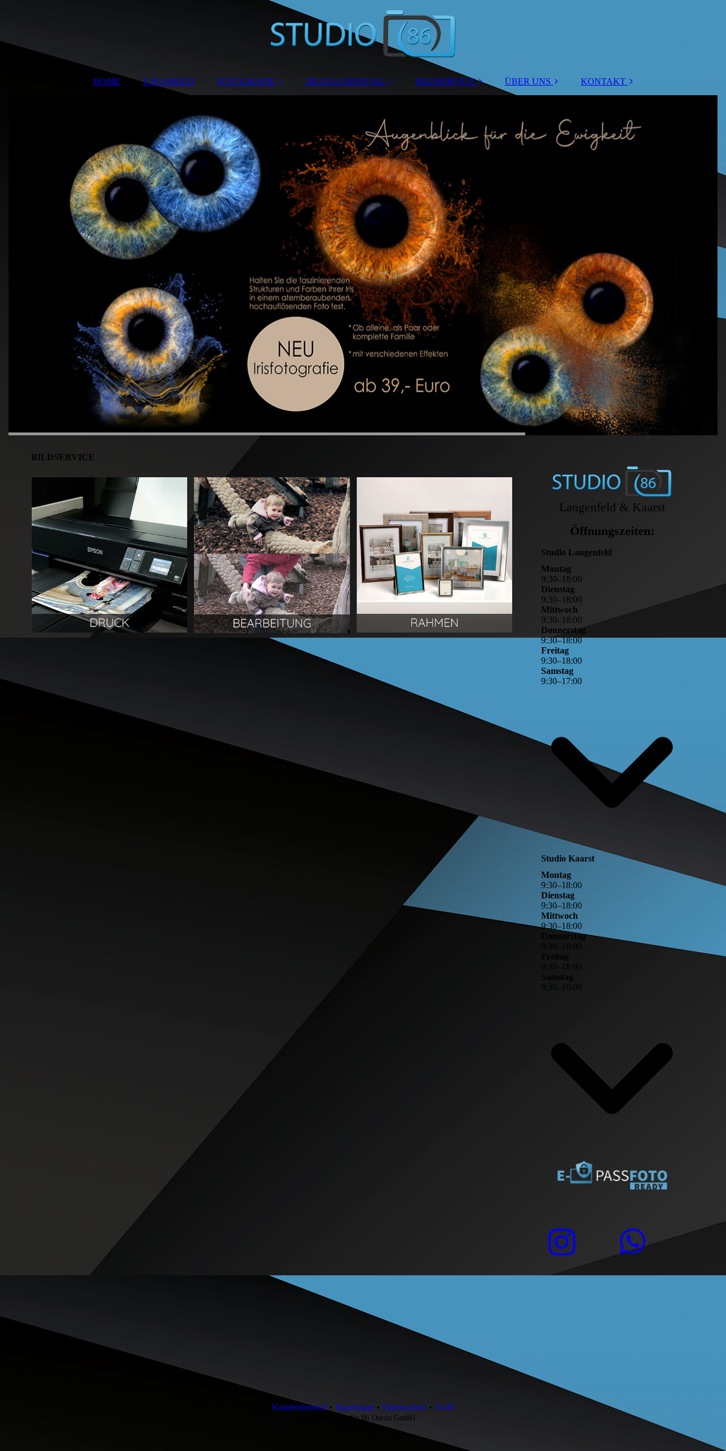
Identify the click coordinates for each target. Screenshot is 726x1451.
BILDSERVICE (445, 81)
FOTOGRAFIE (246, 81)
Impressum (354, 1407)
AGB (444, 1407)
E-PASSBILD (169, 81)
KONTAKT (603, 81)
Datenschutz (404, 1407)
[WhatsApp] (631, 1241)
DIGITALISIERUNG (345, 81)
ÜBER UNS (528, 81)
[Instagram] (561, 1242)
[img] (363, 34)
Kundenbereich (299, 1407)
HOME (106, 81)
